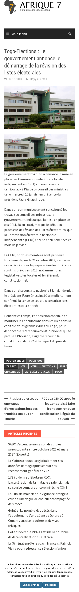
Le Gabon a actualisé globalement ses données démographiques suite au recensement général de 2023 (35, 465)
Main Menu (19, 34)
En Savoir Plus (31, 584)
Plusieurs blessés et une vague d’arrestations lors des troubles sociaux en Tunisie (21, 408)
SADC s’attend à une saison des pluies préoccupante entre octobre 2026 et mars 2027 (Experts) (38, 449)
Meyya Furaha (38, 79)
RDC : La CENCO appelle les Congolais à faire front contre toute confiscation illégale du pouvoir (57, 408)
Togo (58, 371)
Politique (35, 360)
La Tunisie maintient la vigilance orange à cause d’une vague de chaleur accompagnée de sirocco (39, 499)
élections (48, 366)
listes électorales (37, 371)
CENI (34, 366)
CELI (23, 366)
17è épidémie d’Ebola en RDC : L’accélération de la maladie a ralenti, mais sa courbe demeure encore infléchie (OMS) (38, 482)
